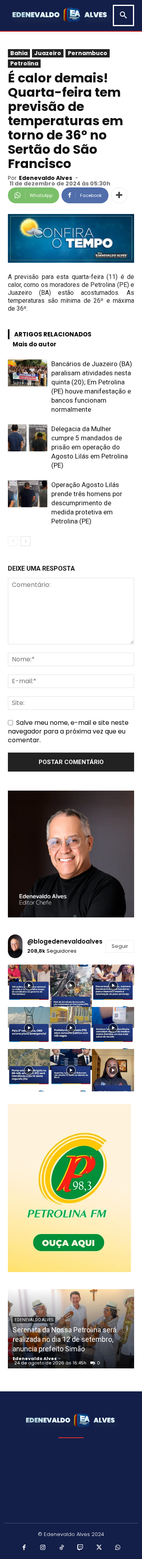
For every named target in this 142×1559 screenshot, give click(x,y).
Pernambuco (87, 53)
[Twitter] (99, 1547)
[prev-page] (13, 541)
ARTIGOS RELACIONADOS (53, 334)
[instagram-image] (29, 986)
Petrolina (24, 63)
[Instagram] (43, 1547)
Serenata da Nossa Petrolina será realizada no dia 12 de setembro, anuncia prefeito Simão (64, 1339)
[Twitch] (80, 1547)
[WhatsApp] (117, 1547)
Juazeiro (47, 53)
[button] (123, 15)
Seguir (120, 946)
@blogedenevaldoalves (65, 941)
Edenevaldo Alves (45, 178)
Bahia (19, 53)
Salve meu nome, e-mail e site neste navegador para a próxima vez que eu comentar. (68, 731)
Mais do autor (34, 344)
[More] (119, 195)
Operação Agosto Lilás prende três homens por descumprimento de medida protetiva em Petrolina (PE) (86, 503)
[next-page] (25, 541)
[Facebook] (24, 1547)
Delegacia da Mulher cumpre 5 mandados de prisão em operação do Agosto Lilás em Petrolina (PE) (89, 447)
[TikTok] (61, 1547)
